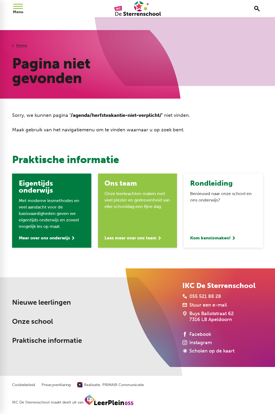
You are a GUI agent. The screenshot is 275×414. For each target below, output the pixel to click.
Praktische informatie (47, 340)
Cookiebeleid (23, 385)
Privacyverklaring (56, 385)
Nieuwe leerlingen (41, 302)
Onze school (32, 321)
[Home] (137, 8)
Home (21, 45)
